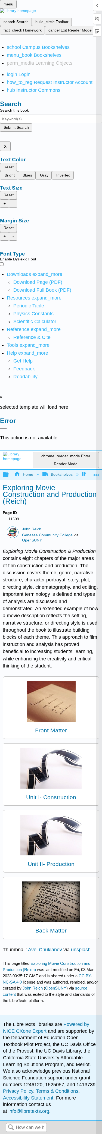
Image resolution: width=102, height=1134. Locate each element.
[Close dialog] (3, 428)
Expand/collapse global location (96, 473)
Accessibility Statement (28, 1098)
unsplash (81, 949)
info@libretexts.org (28, 1111)
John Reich (31, 529)
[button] (24, 368)
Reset (9, 167)
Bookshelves (62, 474)
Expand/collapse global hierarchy (9, 474)
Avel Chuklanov (45, 949)
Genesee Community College (47, 535)
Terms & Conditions (57, 1091)
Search (11, 1127)
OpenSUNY (32, 540)
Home (28, 474)
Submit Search (16, 127)
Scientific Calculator (34, 321)
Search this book (14, 110)
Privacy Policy (18, 1091)
